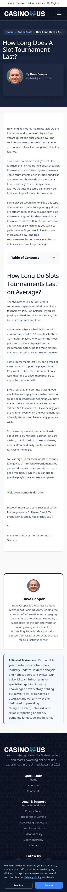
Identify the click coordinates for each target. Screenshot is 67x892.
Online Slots (24, 32)
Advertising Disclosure (33, 822)
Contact (21, 3)
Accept (49, 885)
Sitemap (33, 845)
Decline (18, 885)
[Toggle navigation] (59, 13)
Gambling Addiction (34, 828)
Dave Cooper (33, 599)
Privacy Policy (33, 811)
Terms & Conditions (33, 805)
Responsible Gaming (33, 816)
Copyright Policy (33, 839)
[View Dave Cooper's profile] (15, 76)
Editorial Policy (36, 3)
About (10, 3)
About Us (33, 785)
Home (9, 32)
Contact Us (33, 791)
